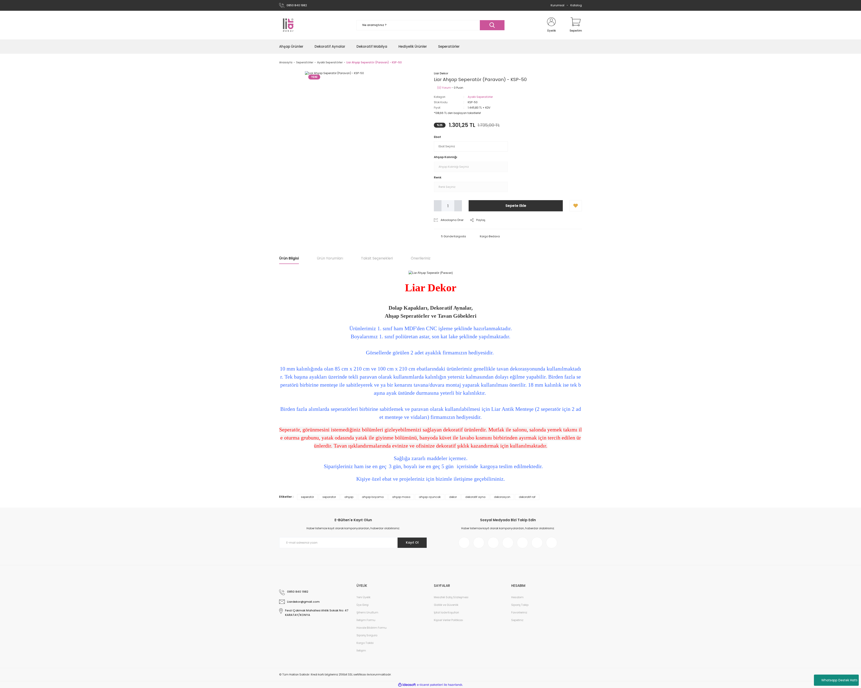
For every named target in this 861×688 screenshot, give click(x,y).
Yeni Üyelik (363, 597)
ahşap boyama (373, 497)
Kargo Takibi (365, 643)
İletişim (361, 650)
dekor (453, 497)
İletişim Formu (366, 620)
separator (329, 497)
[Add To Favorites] (576, 205)
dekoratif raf (527, 497)
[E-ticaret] (430, 685)
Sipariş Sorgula (367, 635)
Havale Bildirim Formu (372, 628)
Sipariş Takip (519, 605)
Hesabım (517, 597)
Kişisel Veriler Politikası (448, 620)
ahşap (348, 497)
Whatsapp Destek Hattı (839, 680)
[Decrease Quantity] (437, 205)
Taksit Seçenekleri (377, 258)
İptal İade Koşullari (446, 612)
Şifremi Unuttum (367, 612)
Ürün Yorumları (330, 258)
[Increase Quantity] (458, 205)
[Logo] (288, 25)
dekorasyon (502, 497)
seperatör (307, 497)
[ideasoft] (407, 685)
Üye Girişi (363, 605)
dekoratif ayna (475, 497)
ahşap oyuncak (430, 497)
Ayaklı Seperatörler (480, 97)
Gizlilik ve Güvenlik (446, 605)
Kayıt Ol (412, 542)
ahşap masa (401, 497)
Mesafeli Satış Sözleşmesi (451, 597)
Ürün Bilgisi (289, 258)
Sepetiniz (517, 620)
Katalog (576, 5)
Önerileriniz (420, 258)
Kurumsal (557, 5)
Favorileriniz (519, 612)
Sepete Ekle (515, 205)
